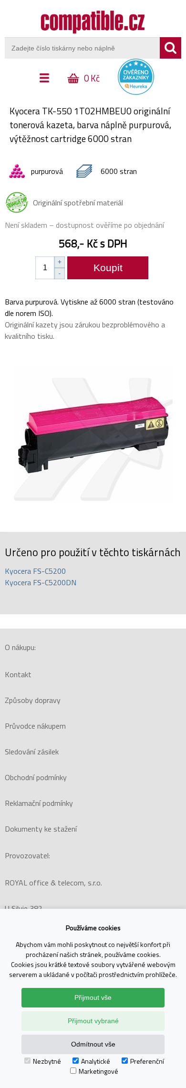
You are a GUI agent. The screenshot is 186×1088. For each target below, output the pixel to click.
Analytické (95, 1061)
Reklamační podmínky (39, 803)
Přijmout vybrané (93, 1021)
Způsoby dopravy (33, 700)
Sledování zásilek (32, 751)
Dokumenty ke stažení (41, 828)
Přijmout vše (93, 997)
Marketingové (98, 1071)
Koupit (108, 267)
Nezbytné (47, 1061)
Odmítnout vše (93, 1044)
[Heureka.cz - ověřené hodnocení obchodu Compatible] (136, 92)
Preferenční (147, 1061)
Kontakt (18, 674)
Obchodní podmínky (36, 777)
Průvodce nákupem (35, 726)
